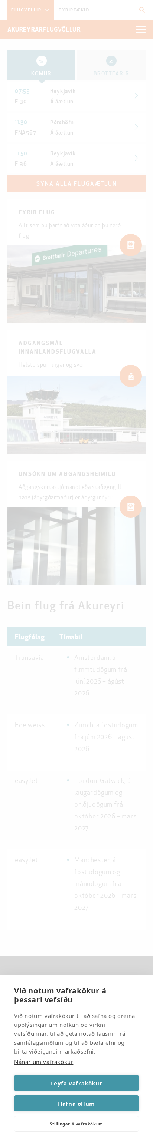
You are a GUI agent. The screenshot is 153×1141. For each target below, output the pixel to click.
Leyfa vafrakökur (76, 1083)
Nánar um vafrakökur (43, 1061)
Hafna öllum (76, 1103)
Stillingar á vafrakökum (76, 1124)
